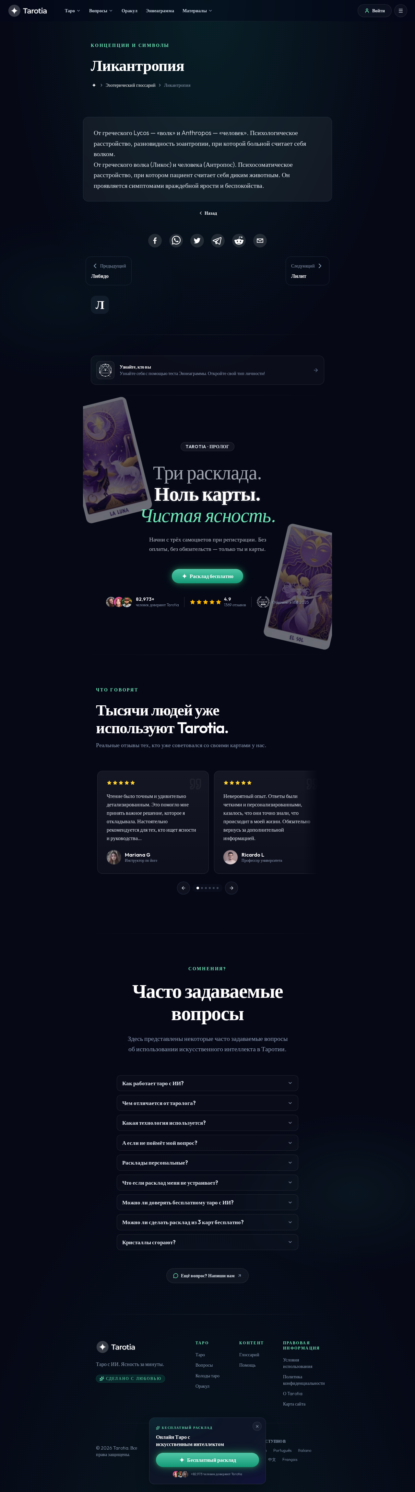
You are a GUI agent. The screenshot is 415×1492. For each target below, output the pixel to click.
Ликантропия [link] (177, 85)
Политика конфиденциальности (304, 1380)
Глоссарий (249, 1355)
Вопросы (204, 1365)
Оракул (202, 1386)
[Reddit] (239, 240)
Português (282, 1450)
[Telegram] (218, 240)
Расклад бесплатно (211, 576)
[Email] (260, 240)
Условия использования (297, 1363)
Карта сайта (294, 1404)
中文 (272, 1459)
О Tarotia (292, 1393)
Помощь (247, 1365)
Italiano (304, 1450)
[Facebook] (155, 240)
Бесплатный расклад (211, 1460)
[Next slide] (231, 888)
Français (289, 1459)
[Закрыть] (257, 1426)
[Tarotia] (28, 10)
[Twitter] (197, 240)
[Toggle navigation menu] (400, 10)
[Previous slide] (183, 888)
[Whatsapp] (176, 240)
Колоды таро (207, 1376)
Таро (200, 1355)
